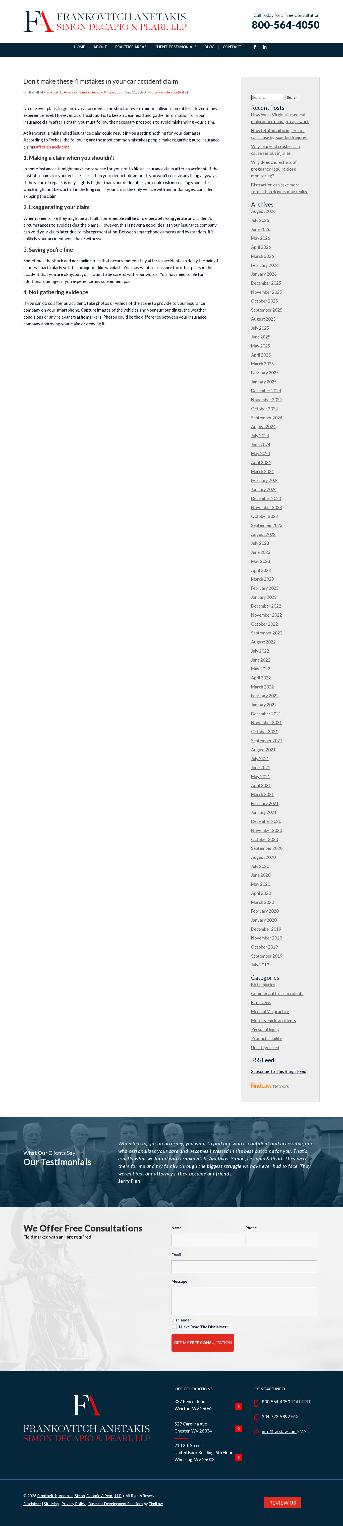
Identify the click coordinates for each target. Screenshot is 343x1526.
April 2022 (261, 677)
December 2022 (266, 606)
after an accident (52, 147)
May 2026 (260, 238)
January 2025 (264, 381)
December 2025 (266, 283)
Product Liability (266, 1038)
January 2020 (264, 920)
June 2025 (260, 336)
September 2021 (266, 740)
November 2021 (266, 722)
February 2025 (265, 372)
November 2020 (266, 830)
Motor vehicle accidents (167, 92)
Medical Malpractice (270, 1011)
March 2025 (262, 363)
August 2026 (263, 211)
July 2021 (260, 758)
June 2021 (260, 767)
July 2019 (260, 964)
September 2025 (266, 310)
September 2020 (266, 848)
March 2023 (262, 579)
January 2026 (264, 274)
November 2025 (266, 292)
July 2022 (260, 651)
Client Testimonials (175, 47)
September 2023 (266, 525)
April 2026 (261, 247)
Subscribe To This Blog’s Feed (278, 1071)
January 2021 (264, 812)
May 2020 (260, 884)
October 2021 (264, 731)
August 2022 (263, 642)
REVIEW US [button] (282, 1503)
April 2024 (261, 462)
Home (79, 47)
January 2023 (264, 597)
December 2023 (266, 498)
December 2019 (266, 929)
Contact (232, 47)
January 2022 (264, 704)
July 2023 (260, 543)
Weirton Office (238, 1406)
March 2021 (262, 794)
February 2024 (265, 480)
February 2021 (265, 803)
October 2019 (264, 947)
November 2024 (266, 399)
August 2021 (263, 749)
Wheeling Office (238, 1457)
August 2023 (263, 534)
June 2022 (260, 660)
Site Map (51, 1503)
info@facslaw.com (279, 1431)
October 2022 (264, 624)
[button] (335, 1487)
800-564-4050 (286, 25)
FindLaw (156, 1503)
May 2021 (260, 776)
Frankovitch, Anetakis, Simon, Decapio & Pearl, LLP (83, 92)
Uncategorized (265, 1047)
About (100, 47)
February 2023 (265, 588)
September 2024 (266, 417)
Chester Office (238, 1428)
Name (177, 1227)
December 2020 (266, 821)
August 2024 (263, 426)
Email (177, 1254)
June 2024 (260, 444)
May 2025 (260, 346)
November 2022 (266, 615)
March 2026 (262, 256)
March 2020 (262, 902)
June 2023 (260, 552)
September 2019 (266, 956)
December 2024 (266, 390)
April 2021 (261, 785)
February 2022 (265, 695)
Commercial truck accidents (277, 993)
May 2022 (260, 668)
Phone (251, 1227)
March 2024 (262, 471)
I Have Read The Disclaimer (204, 1326)
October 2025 (264, 301)
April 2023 (261, 570)
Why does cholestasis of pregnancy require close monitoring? (274, 169)
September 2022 (266, 632)
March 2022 (262, 687)
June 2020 (260, 875)
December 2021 (266, 713)
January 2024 (264, 489)
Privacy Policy (74, 1503)
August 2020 (263, 857)
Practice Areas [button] (130, 47)
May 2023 (260, 561)
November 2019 (266, 938)
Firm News (261, 1002)
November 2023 (266, 507)
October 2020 (264, 839)
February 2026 (265, 265)
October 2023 (264, 516)
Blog (209, 47)
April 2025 (261, 355)
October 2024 (264, 408)
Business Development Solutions (115, 1503)
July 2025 (260, 328)
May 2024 (260, 453)
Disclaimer (181, 1319)
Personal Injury (265, 1029)
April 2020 (261, 893)
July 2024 (260, 435)
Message (179, 1281)
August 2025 (263, 319)
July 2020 (260, 866)
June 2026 (260, 229)
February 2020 (265, 911)
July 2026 (260, 220)
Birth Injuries (263, 984)
